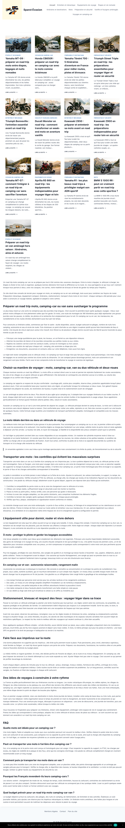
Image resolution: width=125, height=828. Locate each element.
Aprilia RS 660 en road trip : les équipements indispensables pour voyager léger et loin (46, 187)
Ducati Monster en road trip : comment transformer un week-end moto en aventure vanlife (47, 128)
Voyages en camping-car (82, 14)
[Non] (123, 825)
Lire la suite (11, 92)
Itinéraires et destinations (57, 10)
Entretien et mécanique (66, 5)
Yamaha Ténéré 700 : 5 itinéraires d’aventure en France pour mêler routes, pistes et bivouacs (76, 65)
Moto (71, 10)
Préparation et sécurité (83, 10)
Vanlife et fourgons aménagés (106, 10)
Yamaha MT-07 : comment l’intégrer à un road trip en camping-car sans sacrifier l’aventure (17, 187)
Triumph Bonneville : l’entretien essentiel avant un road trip (17, 125)
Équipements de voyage (86, 5)
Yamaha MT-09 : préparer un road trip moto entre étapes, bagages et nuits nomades (17, 65)
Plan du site (72, 811)
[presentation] (18, 44)
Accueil (52, 5)
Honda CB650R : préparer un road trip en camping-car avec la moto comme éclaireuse (47, 65)
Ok (115, 825)
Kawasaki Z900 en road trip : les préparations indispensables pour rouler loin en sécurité (106, 128)
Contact (63, 811)
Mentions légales (51, 811)
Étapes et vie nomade (106, 5)
